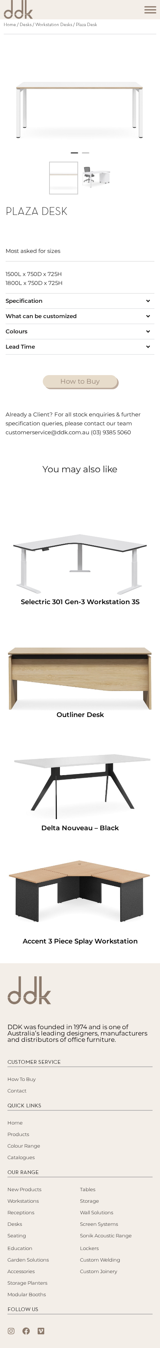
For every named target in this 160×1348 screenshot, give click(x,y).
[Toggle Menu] (150, 12)
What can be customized (41, 316)
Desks (26, 25)
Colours (17, 331)
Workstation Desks (53, 25)
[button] (80, 301)
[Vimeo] (41, 1331)
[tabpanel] (80, 94)
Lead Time (20, 346)
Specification (24, 300)
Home (10, 25)
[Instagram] (11, 1331)
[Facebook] (26, 1331)
